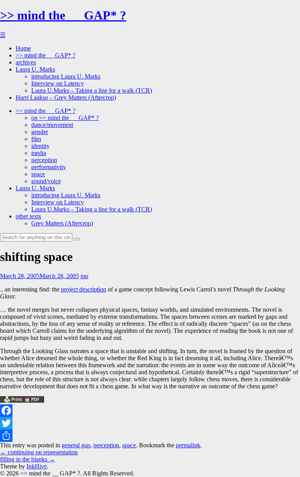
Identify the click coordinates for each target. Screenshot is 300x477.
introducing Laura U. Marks (65, 76)
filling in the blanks (27, 459)
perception (44, 160)
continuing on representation (39, 452)
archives (26, 62)
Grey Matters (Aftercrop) (62, 223)
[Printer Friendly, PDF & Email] (22, 400)
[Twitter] (150, 423)
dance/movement (52, 124)
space (38, 174)
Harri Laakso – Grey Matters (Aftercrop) (66, 97)
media (38, 153)
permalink (188, 445)
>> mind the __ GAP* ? (63, 15)
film (36, 139)
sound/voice (46, 181)
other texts (28, 216)
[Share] (150, 435)
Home (23, 48)
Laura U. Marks (35, 69)
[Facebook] (150, 410)
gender (39, 132)
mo (84, 276)
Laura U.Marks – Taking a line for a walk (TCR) (91, 90)
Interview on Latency (57, 83)
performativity (48, 167)
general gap (76, 445)
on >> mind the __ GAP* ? (65, 117)
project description (83, 289)
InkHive (37, 466)
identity (40, 146)
